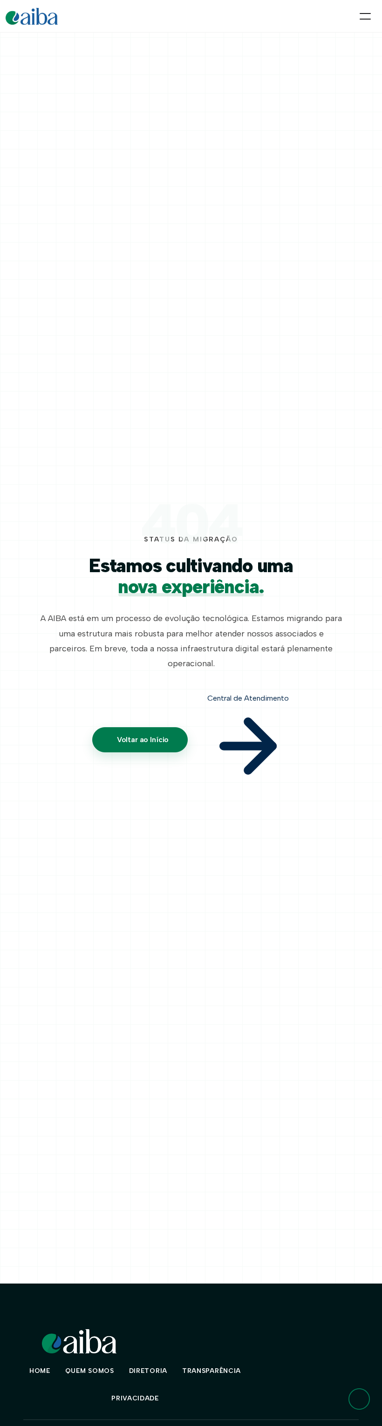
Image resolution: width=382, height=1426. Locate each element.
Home (39, 1371)
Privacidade (135, 1398)
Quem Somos (89, 1371)
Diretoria (148, 1371)
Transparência (211, 1371)
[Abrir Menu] (365, 16)
